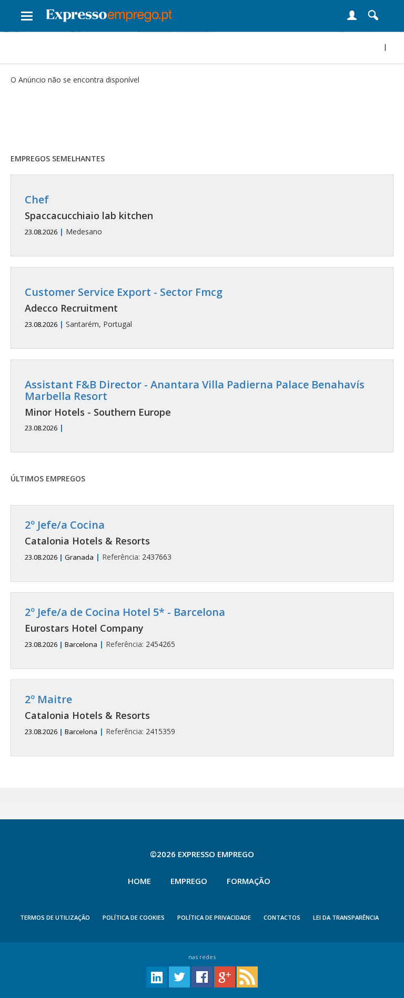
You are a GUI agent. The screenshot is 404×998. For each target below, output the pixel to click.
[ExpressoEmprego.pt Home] (109, 13)
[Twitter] (179, 976)
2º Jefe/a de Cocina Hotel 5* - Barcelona (125, 612)
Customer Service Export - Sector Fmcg (124, 292)
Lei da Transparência (346, 917)
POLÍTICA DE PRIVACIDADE (214, 917)
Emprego (188, 881)
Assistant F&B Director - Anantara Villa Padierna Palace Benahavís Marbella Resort (195, 390)
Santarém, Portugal (124, 307)
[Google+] (224, 976)
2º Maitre (48, 699)
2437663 (98, 540)
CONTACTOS (282, 917)
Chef (37, 199)
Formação (248, 881)
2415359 (100, 715)
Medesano (89, 215)
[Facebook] (202, 976)
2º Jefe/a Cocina (65, 525)
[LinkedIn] (156, 976)
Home (139, 881)
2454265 (125, 627)
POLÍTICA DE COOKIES (134, 917)
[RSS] (247, 976)
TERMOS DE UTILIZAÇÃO (55, 917)
